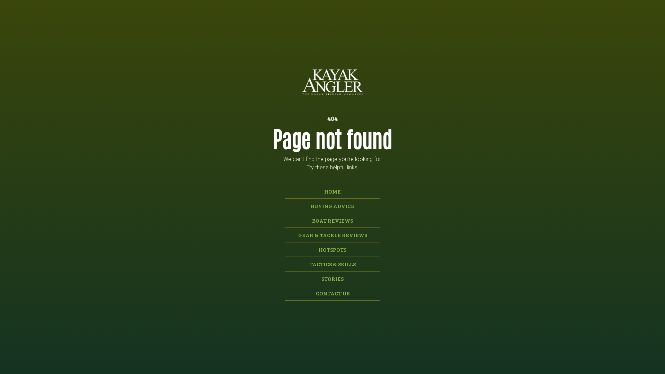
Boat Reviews (332, 220)
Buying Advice (332, 206)
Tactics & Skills (332, 264)
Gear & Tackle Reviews (332, 235)
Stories (332, 278)
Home (332, 191)
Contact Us (332, 293)
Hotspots (332, 249)
